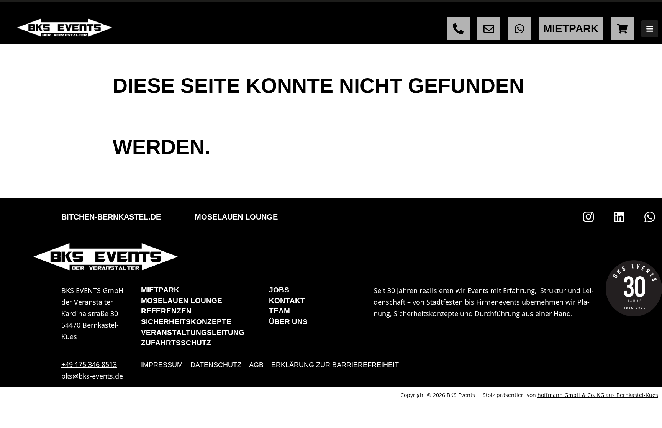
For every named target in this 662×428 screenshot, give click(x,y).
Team (279, 311)
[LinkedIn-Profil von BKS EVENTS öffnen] (619, 217)
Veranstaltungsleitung (192, 332)
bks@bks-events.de (92, 375)
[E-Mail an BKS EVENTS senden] (488, 28)
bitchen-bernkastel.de (111, 217)
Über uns (288, 322)
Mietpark (160, 290)
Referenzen (166, 311)
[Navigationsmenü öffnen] (649, 28)
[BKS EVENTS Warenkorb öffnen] (622, 28)
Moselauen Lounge (236, 217)
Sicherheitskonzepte (186, 322)
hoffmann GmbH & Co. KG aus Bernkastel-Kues (597, 394)
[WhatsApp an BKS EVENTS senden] (519, 28)
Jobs (279, 290)
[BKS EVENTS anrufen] (458, 28)
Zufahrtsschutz (176, 343)
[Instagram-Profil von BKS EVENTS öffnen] (588, 217)
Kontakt (287, 301)
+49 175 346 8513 (89, 364)
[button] (17, 411)
